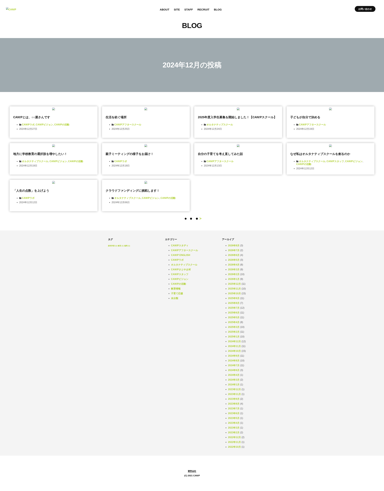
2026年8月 (234, 245)
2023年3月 (234, 427)
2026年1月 (234, 279)
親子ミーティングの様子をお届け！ (130, 154)
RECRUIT (203, 9)
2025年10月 (234, 293)
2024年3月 (234, 379)
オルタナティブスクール (220, 124)
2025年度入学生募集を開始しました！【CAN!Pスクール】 (237, 117)
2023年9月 (234, 399)
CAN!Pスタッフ (335, 161)
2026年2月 (234, 274)
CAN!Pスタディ (179, 245)
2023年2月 (234, 432)
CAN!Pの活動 (61, 124)
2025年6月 (234, 312)
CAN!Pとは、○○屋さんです (31, 117)
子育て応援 (177, 293)
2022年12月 (234, 437)
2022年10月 (234, 447)
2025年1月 (234, 336)
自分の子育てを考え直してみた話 (220, 154)
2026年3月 (234, 269)
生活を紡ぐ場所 (116, 117)
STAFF (188, 9)
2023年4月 (234, 423)
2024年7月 (234, 365)
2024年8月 (234, 360)
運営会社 (192, 471)
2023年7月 (234, 408)
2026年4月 (234, 264)
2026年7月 (234, 250)
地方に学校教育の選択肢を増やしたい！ (40, 154)
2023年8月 (234, 403)
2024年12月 (234, 341)
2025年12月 (234, 284)
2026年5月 (234, 260)
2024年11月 (234, 346)
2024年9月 (234, 356)
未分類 (174, 298)
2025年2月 (234, 332)
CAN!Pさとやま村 (181, 269)
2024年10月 (234, 351)
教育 (121, 246)
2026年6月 (234, 255)
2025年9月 (234, 298)
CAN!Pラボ (28, 124)
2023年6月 (234, 413)
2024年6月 (234, 370)
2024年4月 (234, 375)
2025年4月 (234, 322)
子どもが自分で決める (305, 117)
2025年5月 (234, 317)
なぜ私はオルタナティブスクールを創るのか (320, 154)
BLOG (218, 9)
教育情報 (176, 288)
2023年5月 (234, 418)
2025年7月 (234, 308)
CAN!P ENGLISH (180, 255)
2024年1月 (234, 384)
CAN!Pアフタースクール (127, 124)
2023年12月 (234, 389)
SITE (177, 9)
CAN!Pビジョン (44, 124)
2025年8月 (234, 303)
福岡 (127, 246)
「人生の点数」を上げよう (31, 190)
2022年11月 (234, 442)
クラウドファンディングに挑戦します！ (133, 190)
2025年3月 (234, 327)
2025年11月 (234, 288)
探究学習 (112, 246)
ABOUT (164, 9)
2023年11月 (234, 394)
